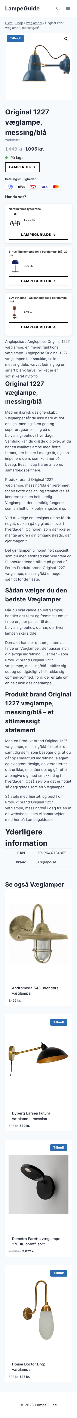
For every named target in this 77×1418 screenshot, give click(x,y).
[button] (66, 39)
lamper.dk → (22, 167)
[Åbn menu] (68, 8)
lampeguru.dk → (38, 234)
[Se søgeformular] (58, 8)
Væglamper (12, 139)
